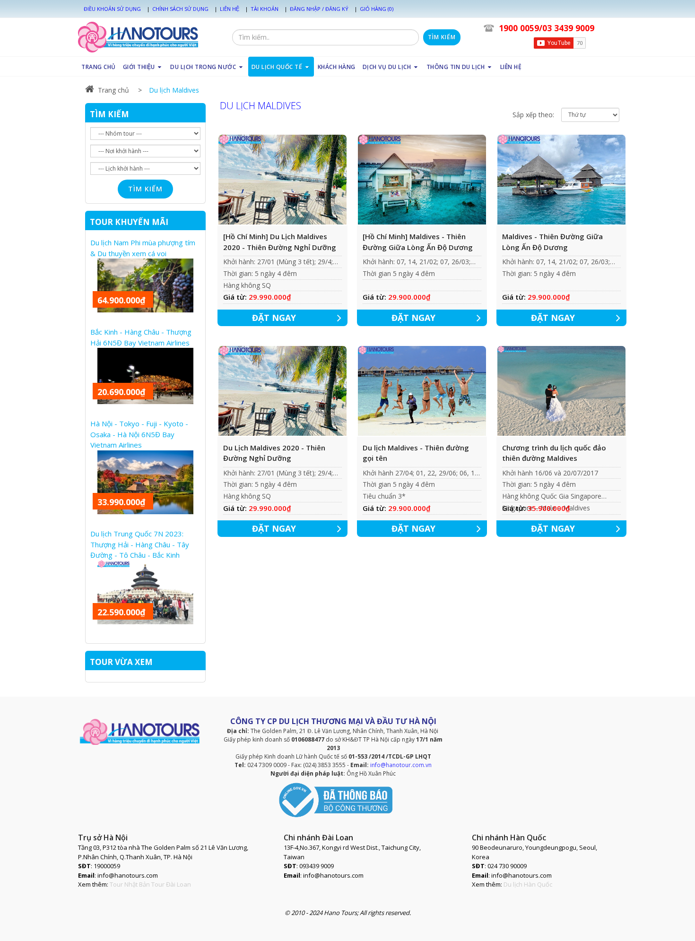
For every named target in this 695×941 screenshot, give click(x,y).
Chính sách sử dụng (180, 8)
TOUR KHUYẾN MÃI (129, 221)
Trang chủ (113, 90)
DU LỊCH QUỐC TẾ (278, 67)
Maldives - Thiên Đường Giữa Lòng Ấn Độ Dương (552, 242)
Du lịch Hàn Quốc (528, 884)
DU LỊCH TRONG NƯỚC (204, 67)
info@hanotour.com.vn (401, 765)
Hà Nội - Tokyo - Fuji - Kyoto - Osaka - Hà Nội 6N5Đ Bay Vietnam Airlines (139, 434)
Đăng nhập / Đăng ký (319, 8)
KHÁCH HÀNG (337, 67)
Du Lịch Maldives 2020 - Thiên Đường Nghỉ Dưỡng (274, 453)
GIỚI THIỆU (140, 67)
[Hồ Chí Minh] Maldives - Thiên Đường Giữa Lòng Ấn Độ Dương (418, 242)
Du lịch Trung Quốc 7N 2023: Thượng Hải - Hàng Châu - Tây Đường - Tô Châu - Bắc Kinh (139, 544)
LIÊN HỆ (511, 67)
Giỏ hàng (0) (376, 8)
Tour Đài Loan (171, 884)
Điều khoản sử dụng (112, 8)
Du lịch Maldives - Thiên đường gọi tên (416, 453)
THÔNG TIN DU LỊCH (456, 67)
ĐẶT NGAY (274, 317)
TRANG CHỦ (98, 67)
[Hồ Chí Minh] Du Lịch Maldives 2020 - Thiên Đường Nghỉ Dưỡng (279, 242)
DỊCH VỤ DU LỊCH (388, 67)
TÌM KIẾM (109, 114)
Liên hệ (229, 8)
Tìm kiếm (442, 37)
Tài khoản (264, 8)
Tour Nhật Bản (130, 884)
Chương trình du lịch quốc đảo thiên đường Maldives (554, 453)
